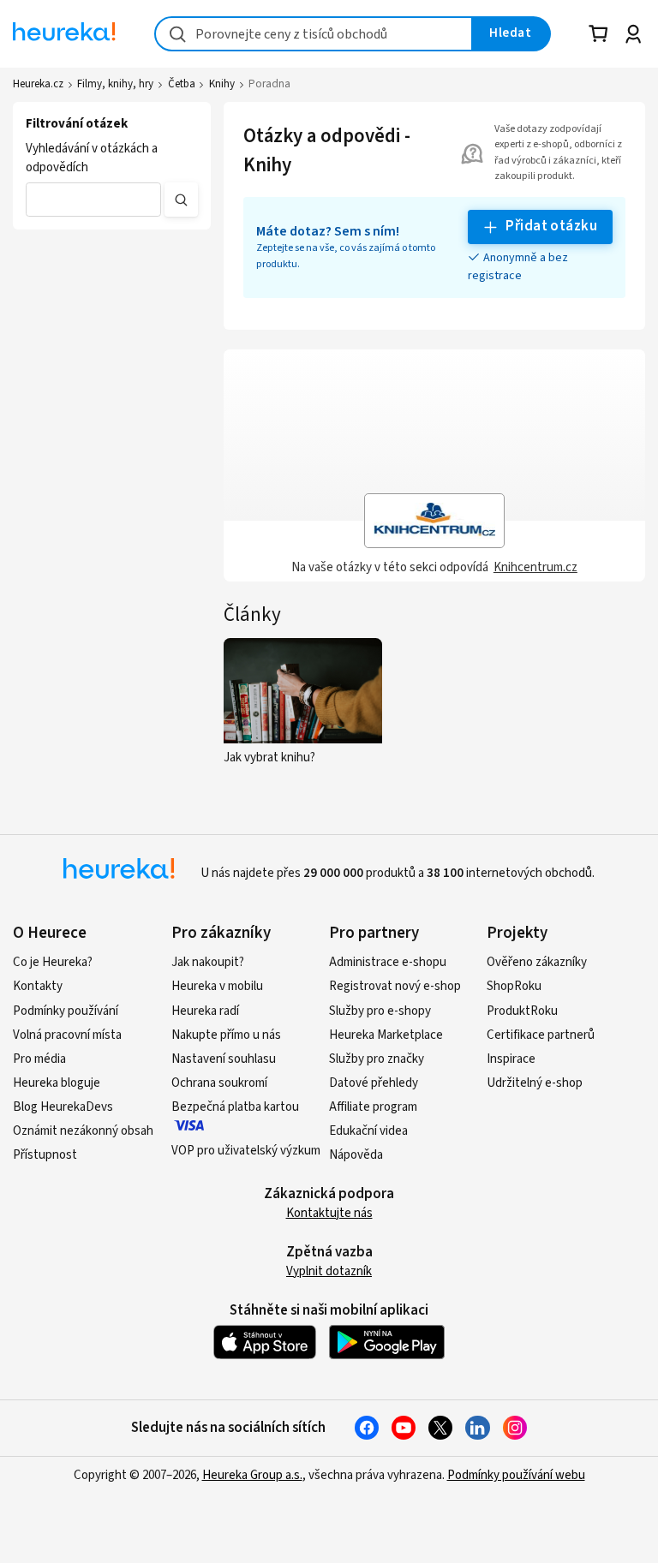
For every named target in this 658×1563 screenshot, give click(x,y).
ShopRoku (514, 986)
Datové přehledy (373, 1083)
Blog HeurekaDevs (63, 1107)
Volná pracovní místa (67, 1035)
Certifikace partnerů (541, 1035)
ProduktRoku (522, 1011)
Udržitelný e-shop (535, 1083)
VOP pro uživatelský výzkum (245, 1151)
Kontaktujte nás (329, 1213)
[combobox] (313, 33)
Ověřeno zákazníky (537, 962)
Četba (181, 84)
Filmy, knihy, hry (115, 84)
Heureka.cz (38, 84)
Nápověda (356, 1155)
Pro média (39, 1059)
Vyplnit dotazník (329, 1271)
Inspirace (511, 1059)
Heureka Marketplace (386, 1035)
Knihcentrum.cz (535, 567)
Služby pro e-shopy (380, 1011)
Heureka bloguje (56, 1083)
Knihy (222, 84)
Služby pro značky (376, 1059)
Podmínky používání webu (516, 1475)
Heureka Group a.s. (252, 1475)
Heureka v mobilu (217, 986)
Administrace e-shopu (387, 962)
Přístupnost (45, 1155)
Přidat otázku (551, 226)
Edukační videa (368, 1131)
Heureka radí (205, 1011)
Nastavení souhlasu (223, 1059)
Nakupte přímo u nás (226, 1035)
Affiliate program (373, 1107)
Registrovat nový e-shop (395, 986)
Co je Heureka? (53, 962)
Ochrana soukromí (219, 1083)
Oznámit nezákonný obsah (83, 1131)
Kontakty (38, 986)
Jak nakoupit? (207, 962)
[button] (93, 199)
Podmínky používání (65, 1011)
